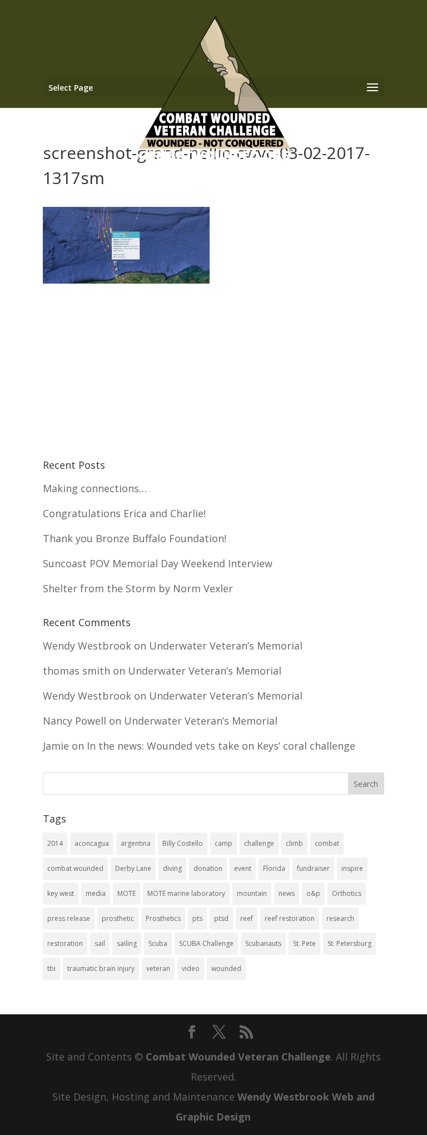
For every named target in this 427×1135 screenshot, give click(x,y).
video (191, 968)
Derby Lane (133, 868)
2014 (55, 843)
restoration (65, 943)
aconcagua (92, 843)
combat (327, 843)
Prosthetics (163, 918)
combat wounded (75, 868)
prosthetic (118, 918)
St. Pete (304, 943)
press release (68, 918)
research (340, 918)
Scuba (157, 943)
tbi (51, 968)
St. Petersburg (349, 943)
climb (294, 843)
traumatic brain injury (101, 968)
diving (172, 868)
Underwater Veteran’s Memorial (225, 645)
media (96, 893)
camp (223, 843)
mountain (252, 893)
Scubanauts (263, 943)
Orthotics (346, 893)
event (242, 868)
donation (207, 868)
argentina (136, 843)
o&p (313, 893)
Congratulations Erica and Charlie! (124, 513)
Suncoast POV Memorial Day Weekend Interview (157, 563)
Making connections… (95, 488)
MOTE (126, 893)
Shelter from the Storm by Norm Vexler (138, 588)
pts (197, 918)
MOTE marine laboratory (186, 893)
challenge (259, 843)
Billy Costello (182, 843)
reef (246, 918)
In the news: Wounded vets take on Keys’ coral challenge (221, 745)
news (287, 893)
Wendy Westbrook (87, 645)
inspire (352, 868)
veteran (158, 968)
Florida (274, 868)
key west (60, 893)
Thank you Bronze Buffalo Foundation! (134, 538)
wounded (226, 968)
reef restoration (290, 918)
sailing (127, 943)
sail (100, 943)
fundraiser (313, 868)
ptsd (221, 918)
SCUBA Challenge (206, 943)
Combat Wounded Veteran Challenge (238, 1056)
